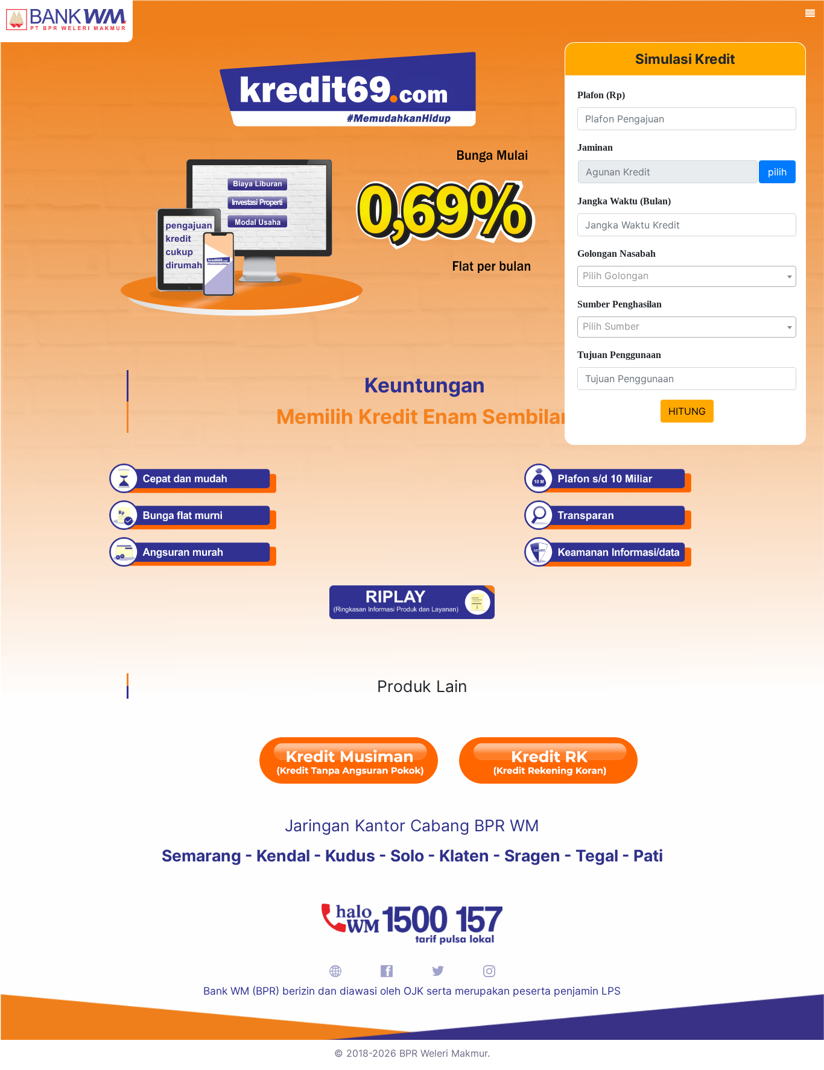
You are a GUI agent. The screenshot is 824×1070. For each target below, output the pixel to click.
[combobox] (686, 276)
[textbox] (687, 275)
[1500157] (412, 923)
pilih (777, 172)
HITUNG (687, 411)
